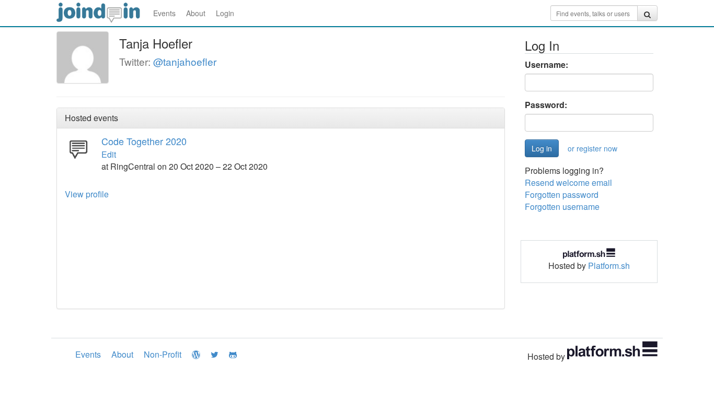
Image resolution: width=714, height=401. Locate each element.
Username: (546, 64)
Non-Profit (162, 354)
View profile (87, 194)
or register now (592, 148)
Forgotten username (562, 206)
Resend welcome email (568, 182)
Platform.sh (609, 266)
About (195, 13)
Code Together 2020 (144, 141)
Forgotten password (561, 194)
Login (225, 13)
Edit (108, 154)
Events (164, 13)
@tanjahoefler (184, 61)
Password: (546, 105)
